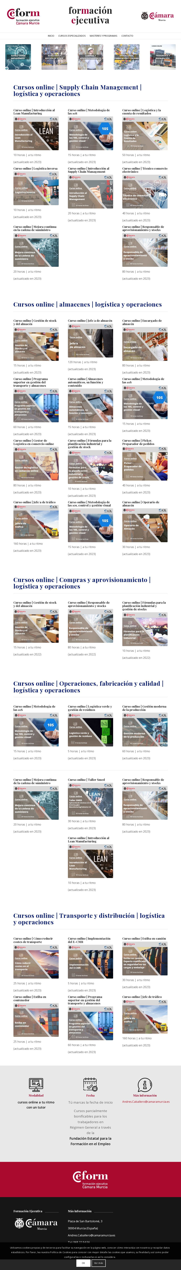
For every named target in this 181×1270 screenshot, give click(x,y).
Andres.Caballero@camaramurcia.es (146, 1102)
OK (83, 1263)
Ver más (98, 1263)
